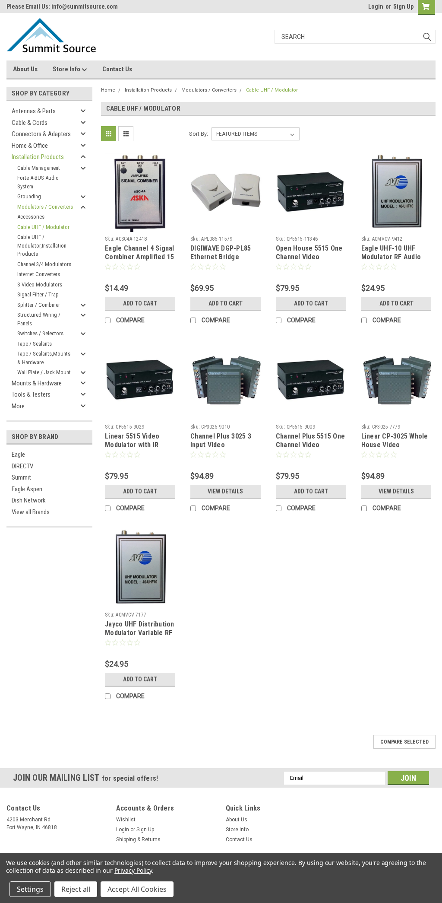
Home (108, 90)
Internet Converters (38, 274)
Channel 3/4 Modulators (44, 264)
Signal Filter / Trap (38, 294)
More (18, 406)
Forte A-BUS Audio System (38, 182)
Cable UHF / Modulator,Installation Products (41, 245)
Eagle (18, 454)
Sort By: (198, 133)
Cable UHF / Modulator (43, 227)
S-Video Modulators (39, 284)
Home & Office (30, 145)
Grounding (29, 196)
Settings (30, 889)
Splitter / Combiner (38, 305)
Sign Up (403, 6)
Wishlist (126, 820)
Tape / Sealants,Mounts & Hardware (43, 358)
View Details (225, 491)
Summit (21, 477)
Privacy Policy (133, 870)
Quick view (140, 225)
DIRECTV (22, 466)
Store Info (67, 69)
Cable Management (38, 168)
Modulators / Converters (45, 206)
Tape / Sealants (34, 343)
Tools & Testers (31, 394)
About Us (25, 69)
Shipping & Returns (138, 839)
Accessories (30, 216)
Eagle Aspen (27, 489)
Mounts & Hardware (37, 383)
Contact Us (117, 69)
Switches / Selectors (40, 333)
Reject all (75, 889)
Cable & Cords (29, 123)
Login (375, 6)
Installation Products (38, 157)
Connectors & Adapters (41, 134)
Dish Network (29, 500)
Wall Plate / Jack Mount (44, 372)
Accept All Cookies (137, 889)
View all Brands (31, 512)
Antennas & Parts (34, 111)
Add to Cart (140, 303)
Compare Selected (404, 742)
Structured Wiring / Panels (38, 319)
